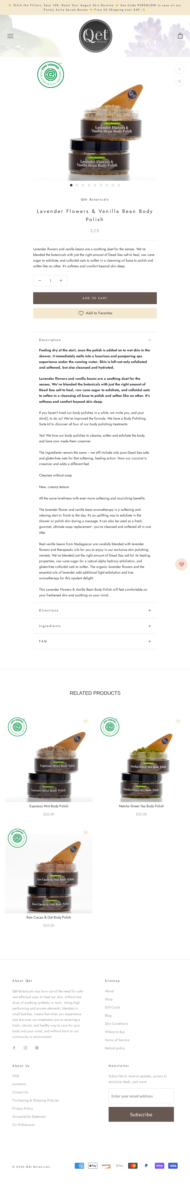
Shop (109, 999)
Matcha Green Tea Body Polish (141, 806)
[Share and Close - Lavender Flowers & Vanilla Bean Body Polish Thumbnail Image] (179, 81)
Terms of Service (117, 1039)
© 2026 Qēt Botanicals (31, 1167)
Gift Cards (112, 1007)
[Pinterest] (37, 1047)
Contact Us (20, 1092)
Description (50, 339)
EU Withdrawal (23, 1124)
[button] (39, 280)
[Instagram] (25, 1047)
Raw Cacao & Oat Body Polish (48, 917)
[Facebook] (14, 1047)
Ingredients (50, 626)
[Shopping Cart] (180, 36)
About (109, 990)
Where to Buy (115, 1031)
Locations (19, 1083)
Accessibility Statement (29, 1116)
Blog (108, 1015)
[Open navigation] (10, 36)
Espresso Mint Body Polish (48, 806)
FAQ (43, 641)
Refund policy (115, 1048)
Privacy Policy (22, 1108)
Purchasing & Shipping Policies (35, 1100)
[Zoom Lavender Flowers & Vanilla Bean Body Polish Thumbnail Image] (179, 69)
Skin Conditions (116, 1023)
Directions (49, 610)
